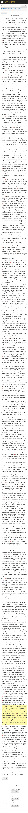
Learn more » (15, 791)
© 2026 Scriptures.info (9, 809)
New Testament (17, 8)
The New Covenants (7, 8)
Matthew (4, 10)
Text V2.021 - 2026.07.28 (19, 809)
